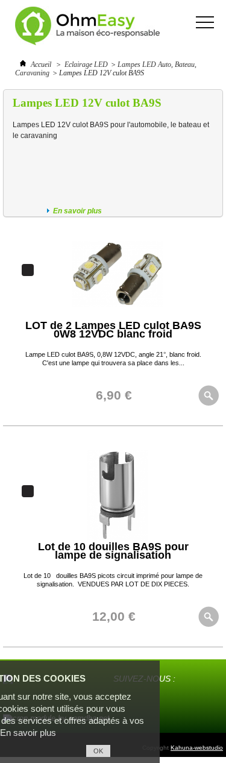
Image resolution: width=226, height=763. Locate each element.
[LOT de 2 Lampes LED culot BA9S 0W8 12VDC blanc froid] (117, 317)
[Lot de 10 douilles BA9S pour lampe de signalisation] (117, 538)
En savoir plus (77, 211)
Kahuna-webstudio (197, 747)
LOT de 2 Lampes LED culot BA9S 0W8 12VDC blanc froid (113, 329)
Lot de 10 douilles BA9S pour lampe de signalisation (113, 551)
